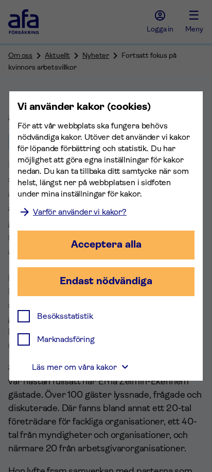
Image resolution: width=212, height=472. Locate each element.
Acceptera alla (106, 244)
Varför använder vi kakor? (80, 212)
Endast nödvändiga (106, 281)
